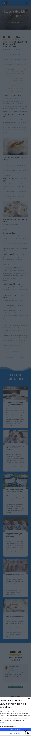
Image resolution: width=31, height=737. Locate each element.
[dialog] (15, 717)
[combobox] (29, 699)
